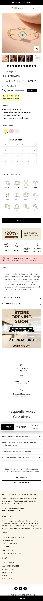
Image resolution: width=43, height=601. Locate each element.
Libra (16, 211)
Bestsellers (8, 569)
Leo (35, 199)
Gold (5, 131)
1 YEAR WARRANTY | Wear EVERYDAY (21, 2)
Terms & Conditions (12, 553)
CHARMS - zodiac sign (12, 175)
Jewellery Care (9, 544)
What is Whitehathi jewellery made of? (16, 436)
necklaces (7, 579)
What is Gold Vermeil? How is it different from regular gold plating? (19, 444)
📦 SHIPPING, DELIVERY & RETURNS (35, 427)
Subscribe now (21, 483)
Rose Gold (11, 131)
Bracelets (7, 572)
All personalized (10, 566)
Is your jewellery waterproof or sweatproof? (18, 451)
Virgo (7, 211)
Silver (17, 131)
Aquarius (16, 187)
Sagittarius (35, 211)
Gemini (17, 199)
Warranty (7, 547)
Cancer (26, 199)
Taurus (8, 199)
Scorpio (26, 211)
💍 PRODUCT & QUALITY (7, 427)
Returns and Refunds (13, 537)
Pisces (26, 187)
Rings (4, 576)
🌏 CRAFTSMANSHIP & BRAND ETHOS (21, 427)
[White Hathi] (18, 8)
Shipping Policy (10, 540)
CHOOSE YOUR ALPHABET (12, 140)
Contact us (7, 550)
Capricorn (7, 187)
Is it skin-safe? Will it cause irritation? (16, 457)
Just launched (9, 563)
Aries (35, 187)
